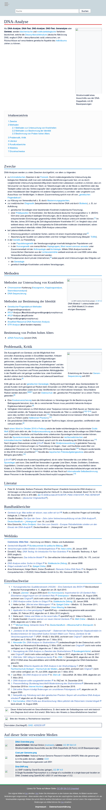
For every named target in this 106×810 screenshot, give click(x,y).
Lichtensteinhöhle (50, 252)
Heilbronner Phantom (38, 417)
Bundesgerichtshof (82, 651)
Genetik (16, 239)
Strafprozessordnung (40, 431)
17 (36, 451)
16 (77, 448)
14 (50, 417)
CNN (60, 657)
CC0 (46, 758)
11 (87, 411)
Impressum (40, 806)
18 (24, 454)
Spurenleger (9, 462)
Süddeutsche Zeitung (57, 563)
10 (85, 411)
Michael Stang (22, 624)
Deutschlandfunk (15, 521)
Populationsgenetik (24, 243)
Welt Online (80, 618)
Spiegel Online (39, 566)
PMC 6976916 (91, 494)
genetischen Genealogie (38, 383)
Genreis (25, 592)
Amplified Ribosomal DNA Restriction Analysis (29, 321)
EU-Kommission (55, 592)
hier (26, 793)
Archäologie (55, 249)
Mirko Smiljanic (29, 524)
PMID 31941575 (74, 494)
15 (95, 439)
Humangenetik (23, 246)
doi (39, 494)
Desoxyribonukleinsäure (36, 34)
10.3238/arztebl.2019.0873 (53, 494)
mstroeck (49, 744)
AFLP (10, 315)
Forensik (44, 176)
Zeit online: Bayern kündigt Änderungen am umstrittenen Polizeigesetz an (46, 689)
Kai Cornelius (19, 700)
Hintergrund (31, 521)
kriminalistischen (17, 176)
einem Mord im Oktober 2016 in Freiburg (28, 428)
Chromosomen (14, 287)
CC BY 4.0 (99, 301)
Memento (89, 683)
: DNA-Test (18, 541)
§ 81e (39, 443)
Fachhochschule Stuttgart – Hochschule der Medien (34, 668)
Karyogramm (38, 287)
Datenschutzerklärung (60, 806)
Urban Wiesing (57, 607)
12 (90, 411)
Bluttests (83, 203)
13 (48, 414)
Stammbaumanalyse (17, 290)
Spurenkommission (21, 437)
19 (74, 474)
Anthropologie (40, 249)
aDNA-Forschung (15, 337)
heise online (66, 548)
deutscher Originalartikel (34, 497)
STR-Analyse (14, 324)
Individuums (61, 40)
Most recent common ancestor (74, 246)
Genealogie (19, 261)
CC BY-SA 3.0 (69, 744)
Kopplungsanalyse (53, 287)
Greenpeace (63, 595)
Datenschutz (47, 392)
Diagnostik (29, 203)
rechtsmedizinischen (73, 437)
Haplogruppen (53, 246)
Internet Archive (36, 686)
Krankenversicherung (21, 400)
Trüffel (93, 236)
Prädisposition (22, 212)
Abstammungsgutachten (58, 200)
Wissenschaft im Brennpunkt (80, 624)
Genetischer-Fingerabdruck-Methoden (25, 306)
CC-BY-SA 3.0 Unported (68, 788)
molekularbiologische (46, 31)
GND (30, 725)
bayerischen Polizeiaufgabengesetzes (66, 451)
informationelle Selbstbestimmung (82, 471)
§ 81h (6, 459)
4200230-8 (38, 725)
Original (27, 598)
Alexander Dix (19, 642)
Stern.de (56, 674)
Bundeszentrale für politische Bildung (46, 545)
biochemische (26, 31)
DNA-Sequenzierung (17, 293)
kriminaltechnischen (13, 440)
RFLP (10, 312)
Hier (37, 793)
